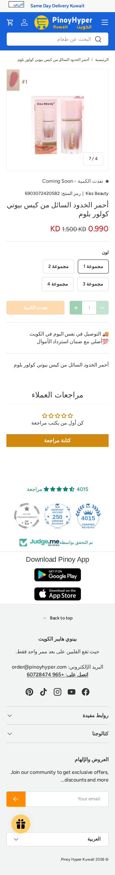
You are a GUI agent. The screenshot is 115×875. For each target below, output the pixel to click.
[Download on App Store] (57, 594)
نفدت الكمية (35, 307)
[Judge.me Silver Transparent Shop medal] (27, 516)
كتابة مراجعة (57, 440)
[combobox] (57, 39)
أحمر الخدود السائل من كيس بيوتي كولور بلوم (53, 60)
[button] (10, 22)
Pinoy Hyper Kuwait (78, 859)
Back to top (61, 618)
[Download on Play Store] (57, 574)
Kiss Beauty (97, 193)
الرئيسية (102, 60)
